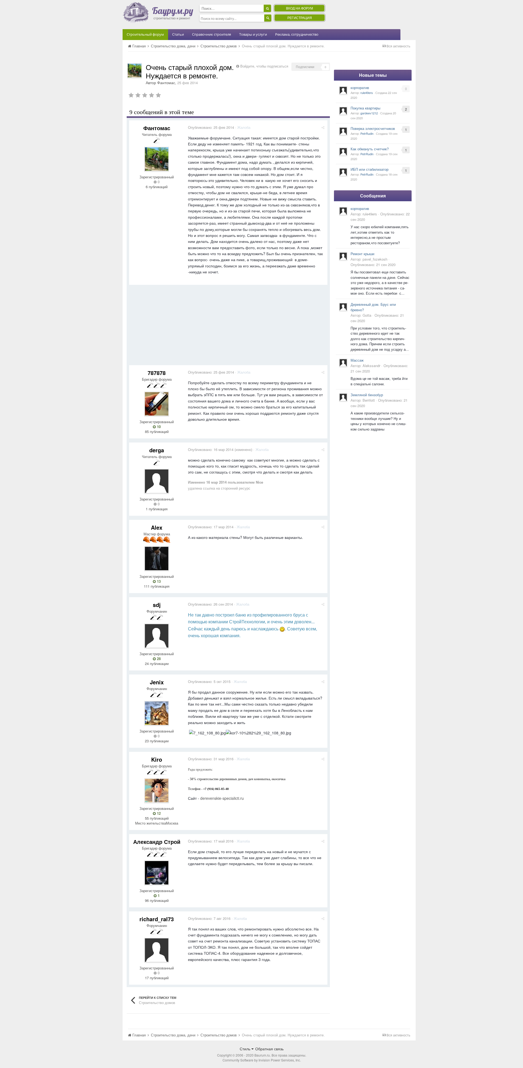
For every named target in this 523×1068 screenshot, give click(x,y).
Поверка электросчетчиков (373, 128)
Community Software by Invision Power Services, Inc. (262, 1060)
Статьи (178, 34)
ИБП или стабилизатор (369, 169)
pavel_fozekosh (375, 259)
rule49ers (366, 92)
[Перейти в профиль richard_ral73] (156, 950)
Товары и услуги (253, 34)
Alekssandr (371, 365)
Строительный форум (145, 34)
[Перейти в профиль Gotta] (343, 307)
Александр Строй (156, 842)
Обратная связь (269, 1048)
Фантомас (166, 82)
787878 (157, 373)
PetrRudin (366, 133)
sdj (157, 605)
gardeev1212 (369, 113)
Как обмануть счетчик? (370, 148)
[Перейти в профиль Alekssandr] (343, 363)
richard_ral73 (156, 919)
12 (158, 813)
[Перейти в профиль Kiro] (156, 790)
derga (156, 450)
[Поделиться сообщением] (322, 127)
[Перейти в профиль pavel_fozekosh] (343, 256)
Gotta (367, 315)
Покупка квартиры (365, 108)
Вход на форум (299, 8)
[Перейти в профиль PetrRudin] (343, 131)
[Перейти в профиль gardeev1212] (343, 111)
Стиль (245, 1048)
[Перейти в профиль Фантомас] (134, 70)
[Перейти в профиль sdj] (156, 636)
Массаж (357, 360)
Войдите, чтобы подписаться (264, 66)
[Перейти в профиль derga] (156, 481)
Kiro (156, 759)
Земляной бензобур (367, 394)
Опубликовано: (211, 127)
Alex (156, 527)
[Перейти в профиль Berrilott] (343, 397)
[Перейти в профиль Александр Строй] (156, 872)
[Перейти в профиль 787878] (156, 404)
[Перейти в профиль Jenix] (156, 713)
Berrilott (369, 400)
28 (158, 658)
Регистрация (299, 17)
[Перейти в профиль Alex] (156, 558)
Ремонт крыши (362, 253)
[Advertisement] (228, 327)
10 (158, 426)
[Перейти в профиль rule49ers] (343, 90)
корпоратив (360, 87)
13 (158, 581)
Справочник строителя (211, 34)
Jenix (157, 682)
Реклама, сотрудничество (296, 34)
